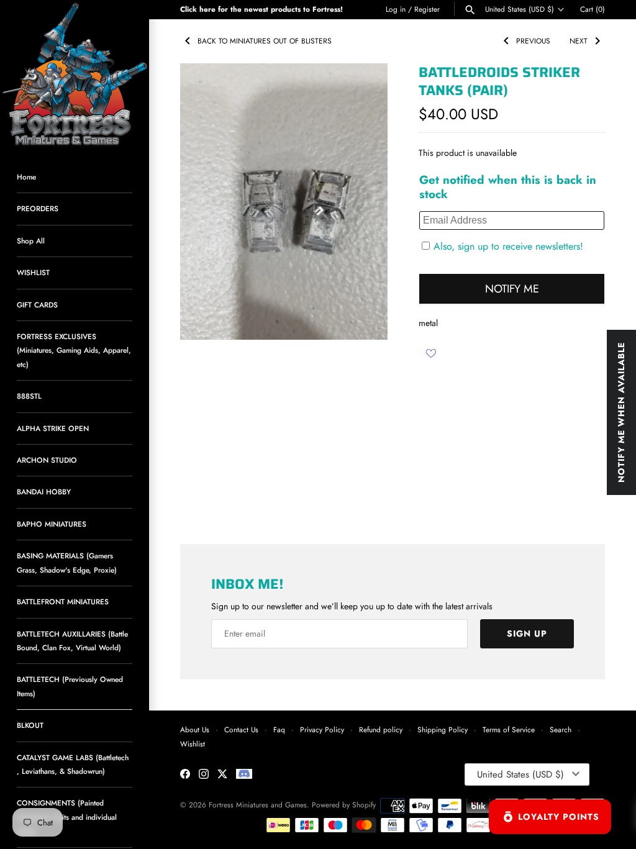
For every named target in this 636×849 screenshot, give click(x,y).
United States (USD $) (519, 9)
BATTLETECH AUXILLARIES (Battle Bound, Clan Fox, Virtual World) (72, 641)
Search (560, 729)
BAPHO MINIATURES (51, 524)
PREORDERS (37, 208)
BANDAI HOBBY (44, 491)
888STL (29, 396)
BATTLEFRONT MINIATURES (63, 601)
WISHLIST (33, 272)
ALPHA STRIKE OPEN (53, 428)
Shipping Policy (442, 729)
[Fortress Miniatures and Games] (74, 74)
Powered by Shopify (344, 804)
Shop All (31, 240)
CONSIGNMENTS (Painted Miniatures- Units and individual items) (67, 816)
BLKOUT (30, 725)
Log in (396, 9)
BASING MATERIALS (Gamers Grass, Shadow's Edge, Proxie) (67, 562)
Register (427, 9)
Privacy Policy (322, 729)
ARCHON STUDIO (47, 460)
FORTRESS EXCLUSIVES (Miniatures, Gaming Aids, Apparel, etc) (74, 350)
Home (26, 176)
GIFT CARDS (37, 304)
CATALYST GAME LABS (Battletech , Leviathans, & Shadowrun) (73, 764)
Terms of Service (509, 729)
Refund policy (380, 729)
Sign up (527, 633)
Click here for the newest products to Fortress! (261, 9)
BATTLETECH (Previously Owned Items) (70, 686)
